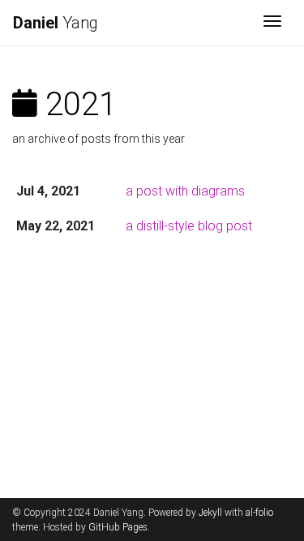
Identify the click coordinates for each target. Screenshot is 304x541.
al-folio (259, 512)
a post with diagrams (185, 191)
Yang (55, 22)
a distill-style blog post (189, 226)
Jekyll (210, 512)
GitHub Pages (118, 527)
